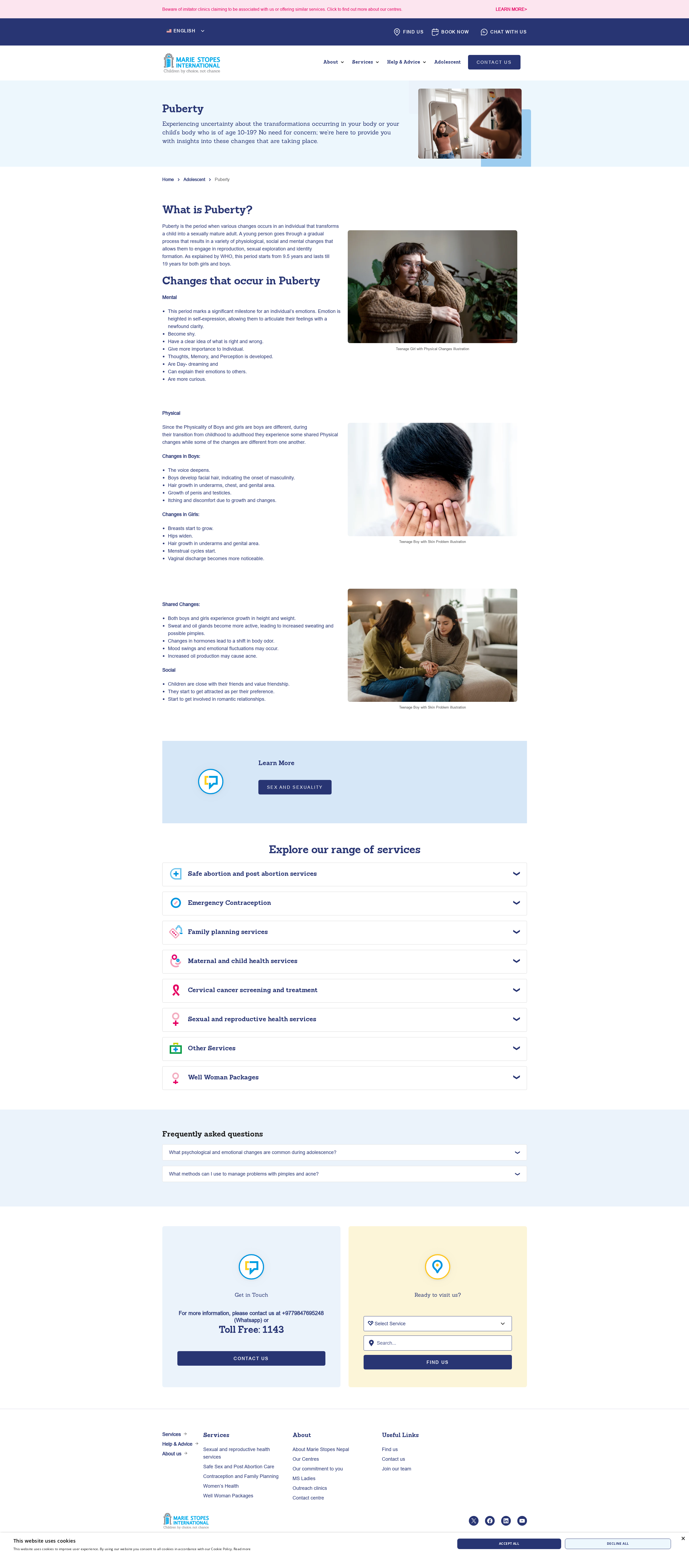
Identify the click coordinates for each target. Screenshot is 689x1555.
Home (168, 179)
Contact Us (251, 1358)
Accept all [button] (509, 1543)
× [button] (683, 1538)
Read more (242, 1549)
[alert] (344, 1544)
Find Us (438, 1362)
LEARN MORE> (511, 9)
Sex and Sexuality (295, 787)
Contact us (494, 62)
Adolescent (194, 179)
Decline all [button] (618, 1543)
